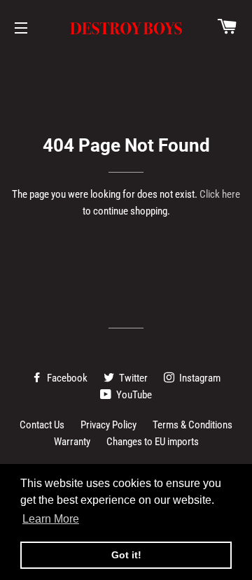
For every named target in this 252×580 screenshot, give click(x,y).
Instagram (198, 378)
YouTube (133, 395)
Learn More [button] (50, 519)
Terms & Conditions (192, 425)
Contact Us (42, 425)
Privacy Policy (108, 425)
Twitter (132, 378)
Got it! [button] (126, 554)
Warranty (72, 441)
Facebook (66, 378)
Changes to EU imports (152, 441)
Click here (220, 194)
